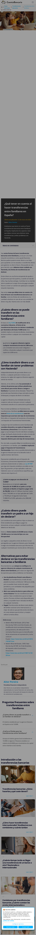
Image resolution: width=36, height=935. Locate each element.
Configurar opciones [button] (18, 924)
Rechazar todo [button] (10, 927)
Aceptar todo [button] (25, 927)
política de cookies (8, 921)
